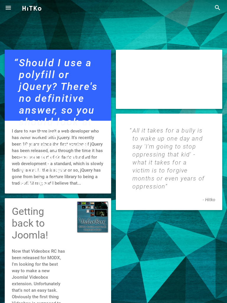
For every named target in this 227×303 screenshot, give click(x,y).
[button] (8, 8)
